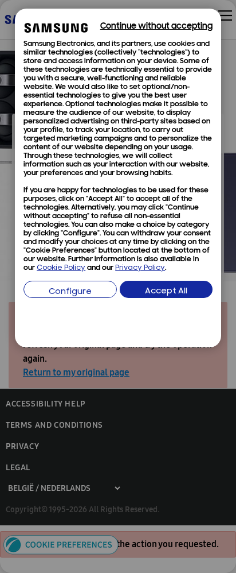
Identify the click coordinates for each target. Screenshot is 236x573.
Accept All (166, 291)
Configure (70, 292)
